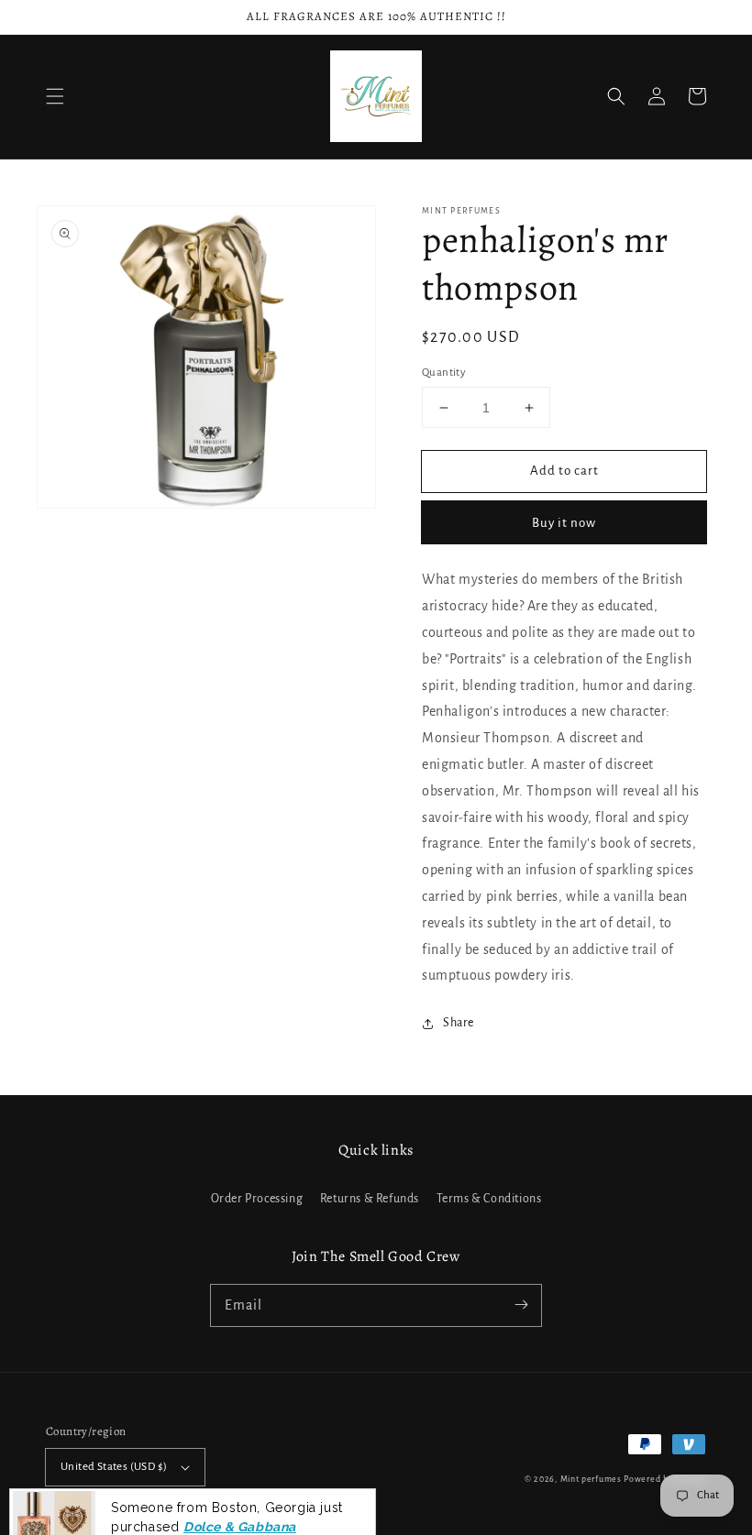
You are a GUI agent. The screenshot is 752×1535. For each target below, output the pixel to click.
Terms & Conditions (489, 1198)
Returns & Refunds (369, 1198)
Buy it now (564, 523)
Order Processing (257, 1198)
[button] (55, 96)
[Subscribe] (521, 1305)
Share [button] (458, 1022)
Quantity (444, 372)
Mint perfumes (591, 1479)
